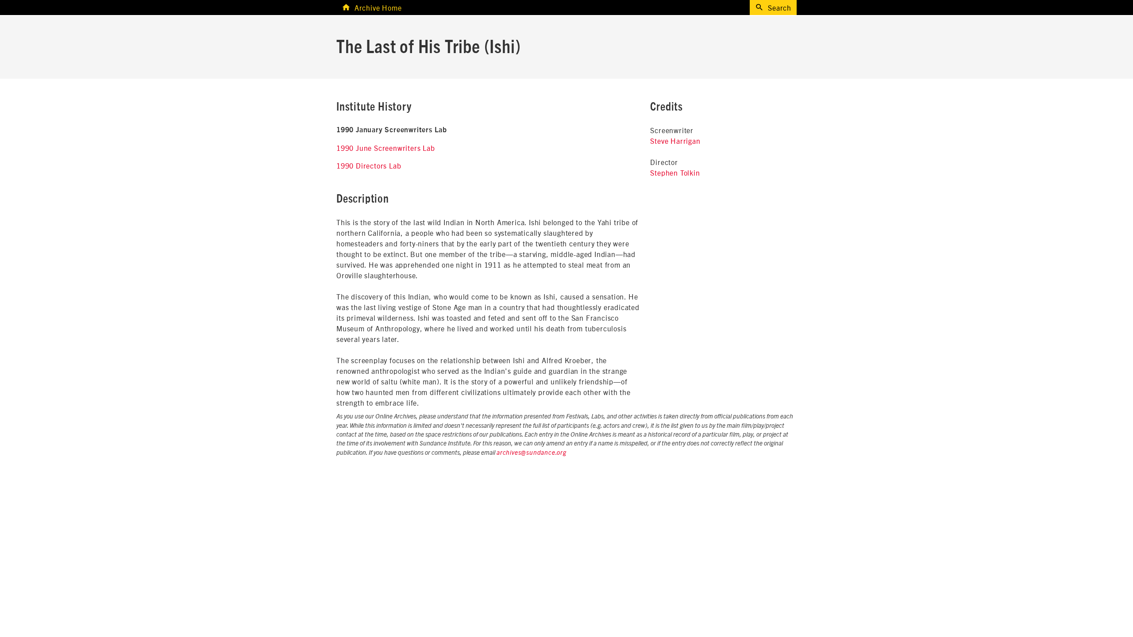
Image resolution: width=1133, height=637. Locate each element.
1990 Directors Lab (368, 165)
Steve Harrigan (675, 140)
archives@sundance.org (531, 453)
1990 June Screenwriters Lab (385, 147)
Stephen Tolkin (675, 172)
